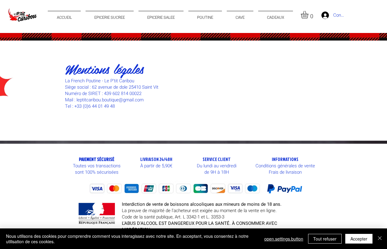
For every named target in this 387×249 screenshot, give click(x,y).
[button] (309, 14)
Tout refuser (325, 239)
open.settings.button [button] (283, 239)
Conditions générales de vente (285, 165)
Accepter (358, 239)
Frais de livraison (285, 172)
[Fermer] (379, 238)
